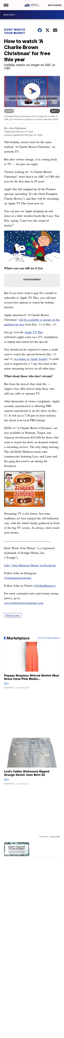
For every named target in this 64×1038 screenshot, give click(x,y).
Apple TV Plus (33, 332)
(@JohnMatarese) (45, 585)
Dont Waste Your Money (14, 31)
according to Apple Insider (30, 359)
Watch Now (54, 5)
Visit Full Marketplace (49, 638)
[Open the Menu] (6, 5)
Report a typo (13, 615)
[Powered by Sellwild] (55, 837)
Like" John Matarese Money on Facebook (30, 565)
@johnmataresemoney (18, 578)
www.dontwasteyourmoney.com (23, 603)
